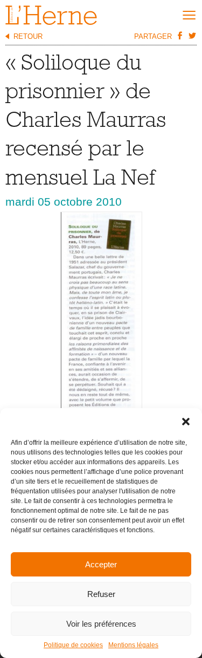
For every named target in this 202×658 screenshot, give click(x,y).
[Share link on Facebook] (179, 35)
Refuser (101, 594)
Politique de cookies (73, 645)
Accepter (101, 564)
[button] (185, 421)
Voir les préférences (101, 623)
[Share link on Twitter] (192, 35)
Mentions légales (133, 645)
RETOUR (28, 36)
